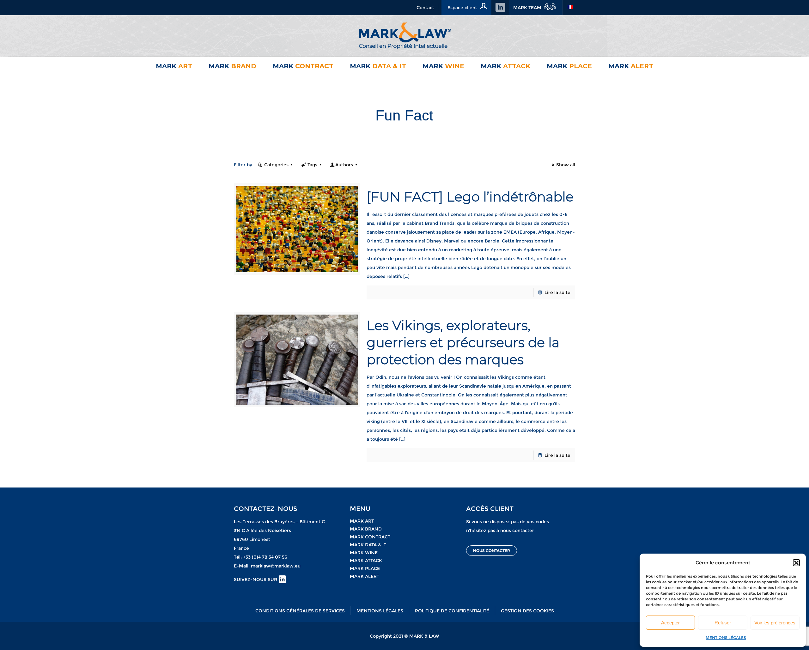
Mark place (365, 568)
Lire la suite (557, 292)
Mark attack (366, 560)
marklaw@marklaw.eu (276, 566)
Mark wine (364, 552)
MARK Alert (364, 576)
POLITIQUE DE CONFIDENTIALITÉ (452, 611)
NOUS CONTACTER (491, 550)
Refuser (723, 622)
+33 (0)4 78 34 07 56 (265, 557)
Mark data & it (368, 545)
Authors (344, 165)
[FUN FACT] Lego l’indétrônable (470, 196)
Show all (565, 165)
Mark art (362, 521)
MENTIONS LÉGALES (726, 637)
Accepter (670, 622)
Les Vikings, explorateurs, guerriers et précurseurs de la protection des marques (463, 342)
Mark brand (366, 529)
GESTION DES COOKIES (527, 611)
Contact (425, 7)
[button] (796, 563)
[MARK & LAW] (404, 35)
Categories (276, 165)
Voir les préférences (774, 622)
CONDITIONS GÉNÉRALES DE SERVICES (300, 611)
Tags (312, 165)
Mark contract (370, 537)
